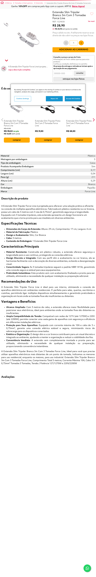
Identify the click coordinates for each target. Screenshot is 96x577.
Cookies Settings (22, 99)
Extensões (39, 3)
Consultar (79, 73)
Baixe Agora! (78, 6)
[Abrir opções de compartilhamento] (3, 68)
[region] (48, 95)
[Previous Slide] (2, 120)
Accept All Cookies (73, 99)
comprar (17, 140)
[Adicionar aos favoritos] (92, 14)
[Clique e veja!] (91, 22)
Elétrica (9, 3)
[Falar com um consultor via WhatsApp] (87, 568)
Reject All (54, 99)
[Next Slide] (93, 120)
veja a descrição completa (19, 70)
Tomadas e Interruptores (24, 3)
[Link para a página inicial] (2, 3)
